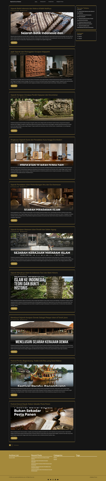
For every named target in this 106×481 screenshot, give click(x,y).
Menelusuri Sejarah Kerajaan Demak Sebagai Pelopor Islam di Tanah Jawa (39, 317)
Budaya (80, 36)
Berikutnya (16, 445)
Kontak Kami (51, 1)
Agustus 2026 (12, 457)
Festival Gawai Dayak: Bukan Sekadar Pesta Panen (30, 404)
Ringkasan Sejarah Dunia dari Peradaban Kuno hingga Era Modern (36, 140)
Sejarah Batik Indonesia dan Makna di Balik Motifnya (31, 8)
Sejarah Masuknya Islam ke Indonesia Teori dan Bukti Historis (34, 273)
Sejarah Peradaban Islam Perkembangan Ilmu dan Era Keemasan (36, 185)
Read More (14, 42)
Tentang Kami (43, 1)
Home (36, 1)
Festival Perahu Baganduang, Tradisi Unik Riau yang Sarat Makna (36, 361)
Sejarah (80, 38)
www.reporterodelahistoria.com (19, 477)
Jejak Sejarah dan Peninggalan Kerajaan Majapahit (30, 52)
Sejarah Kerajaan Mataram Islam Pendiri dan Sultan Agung (33, 229)
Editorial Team (24, 10)
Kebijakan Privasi (60, 1)
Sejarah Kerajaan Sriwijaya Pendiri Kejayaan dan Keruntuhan (34, 95)
